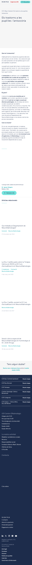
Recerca (4, 439)
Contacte (5, 520)
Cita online (26, 2)
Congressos (5, 269)
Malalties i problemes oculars (11, 437)
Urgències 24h (14, 2)
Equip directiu (6, 428)
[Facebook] (12, 536)
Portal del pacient (7, 525)
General (4, 231)
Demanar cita (10, 193)
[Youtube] (16, 536)
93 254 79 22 (5, 2)
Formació (14, 269)
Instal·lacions (6, 423)
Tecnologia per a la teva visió (11, 421)
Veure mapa (26, 379)
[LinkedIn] (2, 536)
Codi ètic (4, 558)
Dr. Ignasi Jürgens (7, 187)
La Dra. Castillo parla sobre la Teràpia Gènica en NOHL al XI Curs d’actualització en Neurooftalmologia (16, 264)
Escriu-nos (6, 368)
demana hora (15, 368)
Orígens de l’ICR (7, 416)
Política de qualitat (7, 555)
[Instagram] (9, 536)
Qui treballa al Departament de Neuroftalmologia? (14, 227)
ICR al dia (5, 449)
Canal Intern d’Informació (9, 560)
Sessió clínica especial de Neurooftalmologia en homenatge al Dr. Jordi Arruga (16, 341)
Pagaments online (7, 527)
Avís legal (4, 549)
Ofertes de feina (7, 447)
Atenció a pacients (7, 522)
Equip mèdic (6, 426)
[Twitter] (6, 536)
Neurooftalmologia (14, 231)
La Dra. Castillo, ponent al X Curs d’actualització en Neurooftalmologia (16, 303)
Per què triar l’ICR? (8, 418)
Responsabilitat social (8, 442)
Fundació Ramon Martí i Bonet (11, 444)
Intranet (4, 553)
